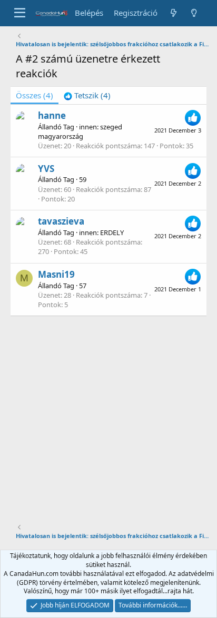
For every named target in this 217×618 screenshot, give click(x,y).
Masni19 (56, 274)
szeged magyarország (80, 131)
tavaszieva (61, 221)
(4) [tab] (34, 95)
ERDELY (112, 232)
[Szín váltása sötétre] (194, 13)
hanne (52, 115)
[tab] (87, 95)
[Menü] (19, 13)
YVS (46, 169)
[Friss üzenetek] (173, 13)
